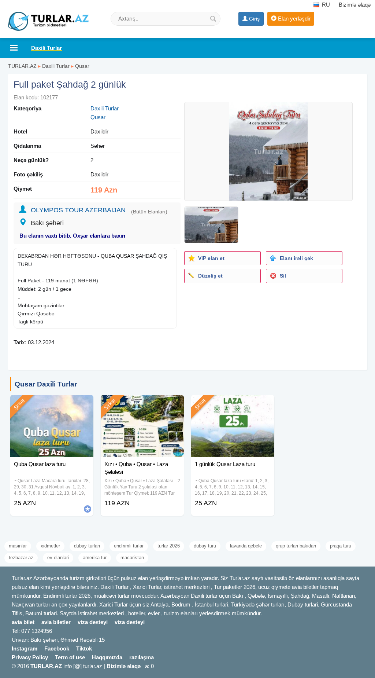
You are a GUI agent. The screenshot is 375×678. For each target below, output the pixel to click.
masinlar (18, 546)
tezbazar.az (21, 557)
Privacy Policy (30, 657)
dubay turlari (87, 546)
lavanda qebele (246, 546)
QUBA (108, 256)
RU (325, 4)
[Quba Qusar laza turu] (51, 404)
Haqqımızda (107, 657)
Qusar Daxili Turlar (46, 384)
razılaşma (141, 657)
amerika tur (95, 557)
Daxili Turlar (56, 66)
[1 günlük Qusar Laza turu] (232, 404)
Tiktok (84, 648)
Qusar (82, 66)
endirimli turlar (129, 546)
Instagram (24, 648)
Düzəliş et (210, 276)
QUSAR (125, 256)
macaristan (132, 557)
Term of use (70, 657)
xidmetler (50, 546)
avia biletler (56, 622)
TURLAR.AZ (22, 66)
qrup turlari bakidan (296, 546)
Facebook (56, 648)
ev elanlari (58, 557)
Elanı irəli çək (296, 258)
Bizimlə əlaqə (355, 4)
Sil (283, 276)
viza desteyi (93, 622)
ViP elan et (211, 258)
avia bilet (23, 622)
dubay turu (205, 546)
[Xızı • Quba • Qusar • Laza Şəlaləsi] (142, 404)
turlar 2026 (168, 546)
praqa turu (340, 546)
